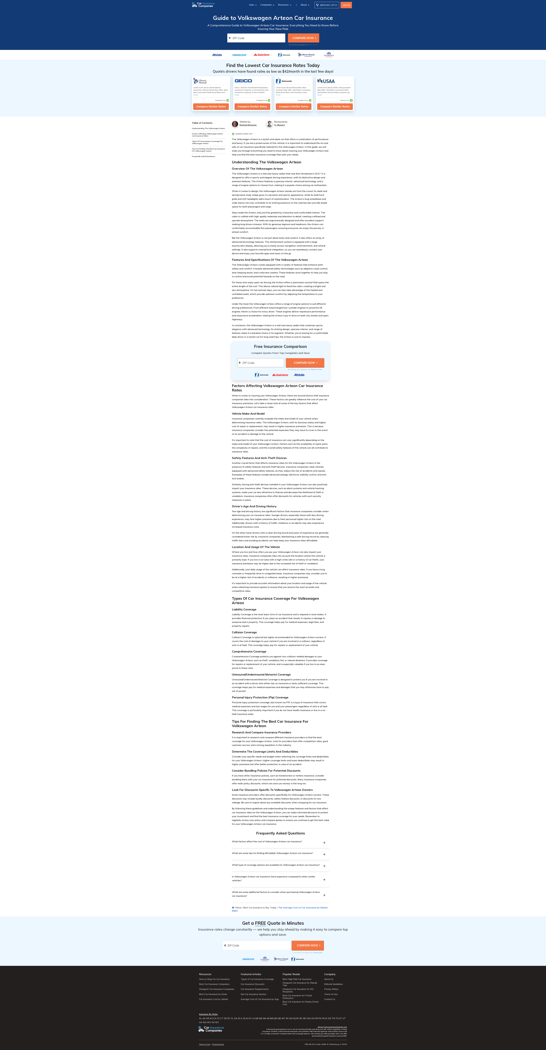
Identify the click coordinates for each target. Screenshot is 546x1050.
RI (323, 1018)
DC (228, 1018)
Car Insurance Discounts (252, 984)
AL (200, 1018)
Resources (283, 4)
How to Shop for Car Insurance (214, 979)
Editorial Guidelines (333, 984)
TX (336, 1018)
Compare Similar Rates (211, 106)
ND (304, 1018)
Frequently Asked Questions (203, 156)
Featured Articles (251, 974)
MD (260, 1018)
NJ (294, 1018)
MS (275, 1018)
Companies (266, 4)
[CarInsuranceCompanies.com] (203, 4)
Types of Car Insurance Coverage (257, 979)
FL (232, 1018)
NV (287, 1018)
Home (238, 907)
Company (330, 974)
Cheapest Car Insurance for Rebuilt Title (300, 984)
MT (283, 1018)
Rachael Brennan (248, 125)
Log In (346, 5)
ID (239, 1018)
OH (313, 1018)
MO (279, 1018)
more (195, 95)
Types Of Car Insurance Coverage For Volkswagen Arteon (207, 142)
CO (218, 1018)
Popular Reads (291, 974)
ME (256, 1018)
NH (291, 1018)
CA (214, 1018)
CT (221, 1018)
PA (320, 1018)
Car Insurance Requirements (255, 989)
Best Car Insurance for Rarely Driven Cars (301, 1003)
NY (297, 1018)
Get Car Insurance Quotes (253, 994)
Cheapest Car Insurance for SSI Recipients (298, 990)
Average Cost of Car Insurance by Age (260, 999)
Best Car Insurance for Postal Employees (297, 996)
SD (329, 1018)
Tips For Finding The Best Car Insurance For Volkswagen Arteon (208, 150)
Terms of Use (313, 45)
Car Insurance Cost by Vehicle (213, 999)
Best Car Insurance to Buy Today (259, 907)
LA (253, 1018)
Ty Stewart (279, 125)
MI (268, 1018)
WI (213, 1022)
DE (225, 1018)
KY (250, 1018)
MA (264, 1018)
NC (300, 1018)
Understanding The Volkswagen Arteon (208, 128)
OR (316, 1018)
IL (242, 1018)
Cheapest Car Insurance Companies (216, 989)
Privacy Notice (331, 989)
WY (217, 1022)
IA (247, 1018)
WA (309, 1018)
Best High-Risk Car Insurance (297, 979)
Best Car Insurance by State (213, 994)
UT (340, 1018)
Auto (251, 4)
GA (235, 1018)
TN (333, 1018)
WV (209, 1022)
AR (207, 1018)
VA (200, 1022)
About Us (328, 979)
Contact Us (329, 999)
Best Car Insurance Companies (214, 984)
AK (203, 1018)
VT (344, 1018)
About (304, 4)
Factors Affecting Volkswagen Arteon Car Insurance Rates (207, 135)
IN (244, 1018)
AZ (211, 1018)
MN (271, 1018)
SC (326, 1018)
